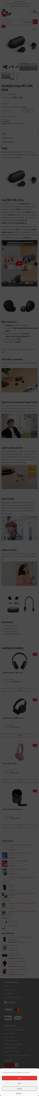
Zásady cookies (18, 1093)
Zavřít (19, 1083)
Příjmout (19, 1078)
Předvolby (19, 1089)
